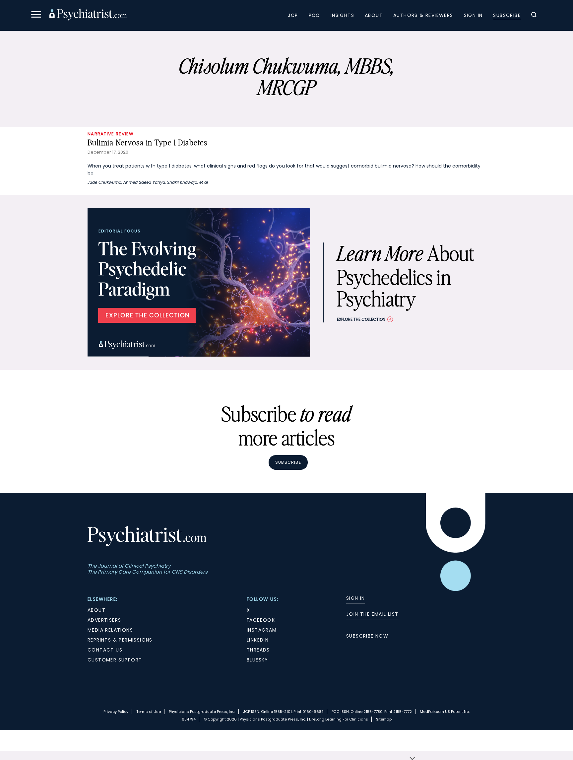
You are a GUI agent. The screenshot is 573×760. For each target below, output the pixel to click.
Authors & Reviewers (423, 15)
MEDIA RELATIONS (110, 630)
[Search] (534, 15)
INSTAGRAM (262, 630)
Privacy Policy (115, 711)
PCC (314, 15)
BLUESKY (257, 659)
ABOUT (96, 610)
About (374, 15)
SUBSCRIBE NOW (367, 636)
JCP (293, 15)
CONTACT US (105, 650)
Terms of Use (148, 711)
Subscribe (507, 15)
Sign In (473, 15)
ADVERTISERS (104, 620)
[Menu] (36, 15)
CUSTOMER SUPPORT (115, 659)
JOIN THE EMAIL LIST (372, 614)
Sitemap (384, 719)
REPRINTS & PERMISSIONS (120, 640)
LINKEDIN (258, 640)
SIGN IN (355, 598)
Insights (342, 15)
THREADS (258, 650)
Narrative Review (111, 134)
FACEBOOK (261, 620)
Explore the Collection (361, 319)
